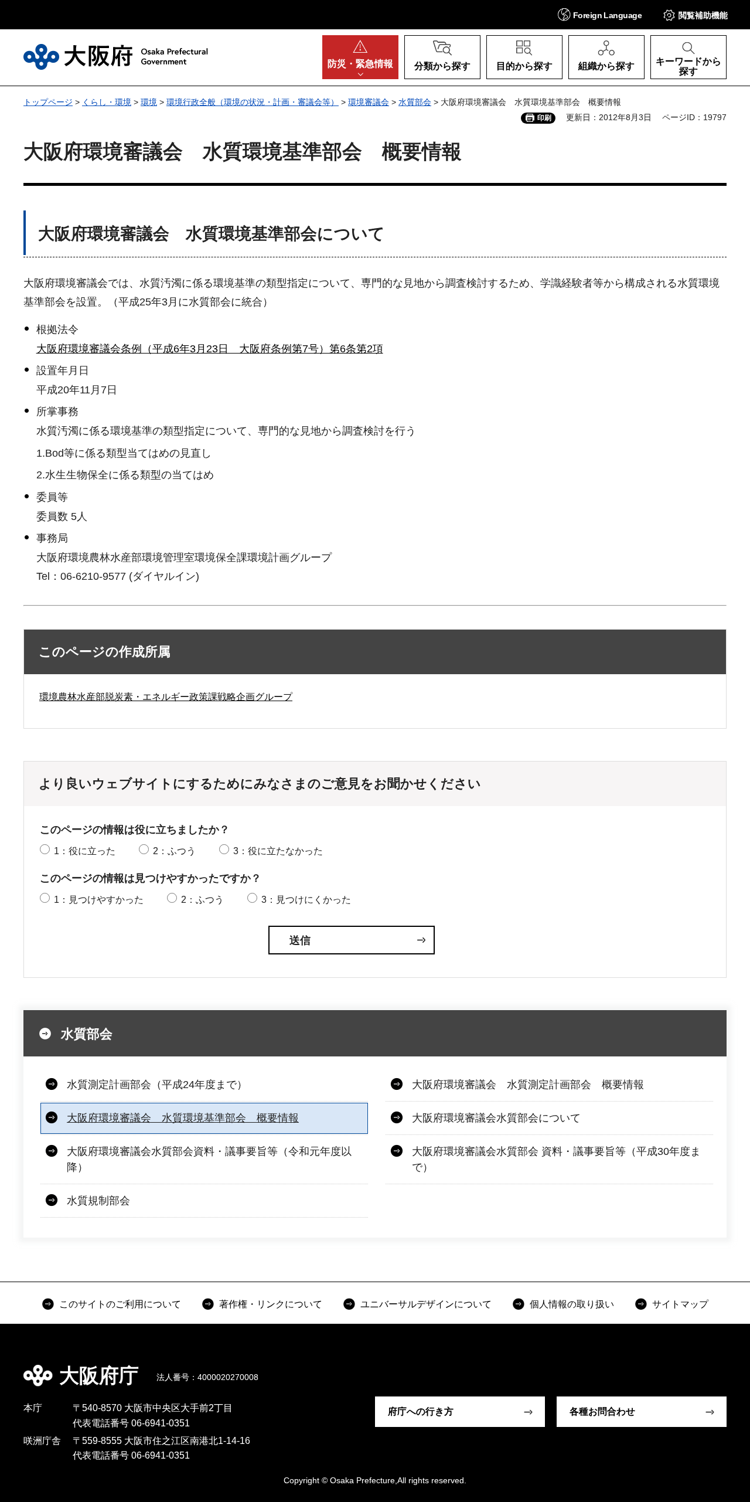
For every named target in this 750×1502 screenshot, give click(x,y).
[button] (600, 14)
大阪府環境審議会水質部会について (496, 1118)
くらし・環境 (106, 102)
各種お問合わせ (602, 1411)
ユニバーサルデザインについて (426, 1304)
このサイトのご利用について (120, 1304)
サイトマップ (680, 1304)
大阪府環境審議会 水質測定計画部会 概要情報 (528, 1084)
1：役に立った (84, 851)
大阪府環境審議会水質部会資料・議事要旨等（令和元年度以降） (209, 1159)
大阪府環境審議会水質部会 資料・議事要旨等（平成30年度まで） (556, 1159)
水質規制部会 (98, 1201)
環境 (149, 102)
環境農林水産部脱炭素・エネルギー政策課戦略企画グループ (165, 697)
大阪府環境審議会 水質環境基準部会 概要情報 (183, 1118)
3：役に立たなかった (278, 851)
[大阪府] (115, 57)
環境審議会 (368, 102)
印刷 (544, 118)
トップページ (48, 102)
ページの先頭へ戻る (714, 1367)
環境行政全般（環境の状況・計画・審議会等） (252, 102)
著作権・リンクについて (270, 1304)
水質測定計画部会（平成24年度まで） (157, 1084)
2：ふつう (174, 851)
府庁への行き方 (421, 1411)
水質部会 (414, 102)
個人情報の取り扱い (572, 1304)
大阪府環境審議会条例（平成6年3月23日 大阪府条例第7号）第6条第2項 (209, 349)
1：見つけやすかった (99, 900)
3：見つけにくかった (306, 900)
